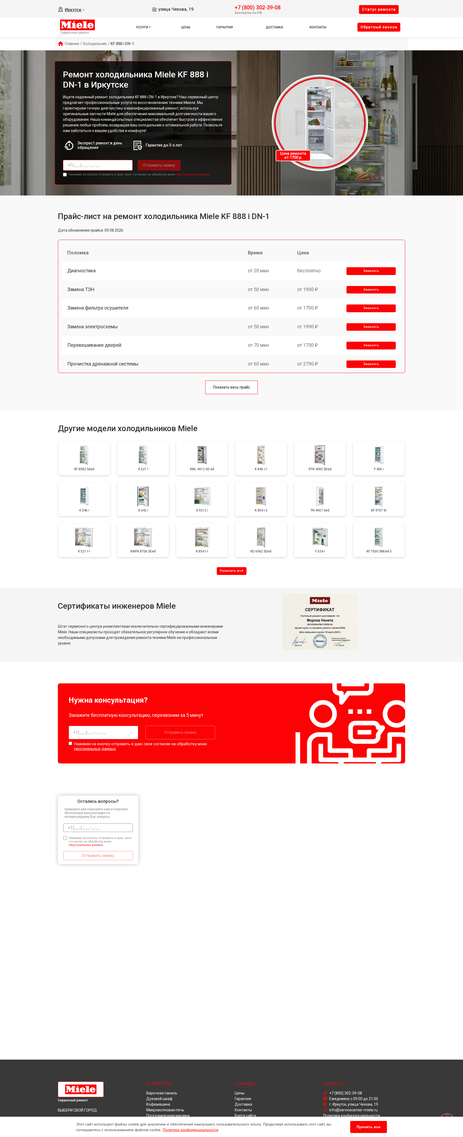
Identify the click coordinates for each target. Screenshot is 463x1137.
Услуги (142, 27)
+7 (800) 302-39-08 (258, 7)
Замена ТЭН (81, 289)
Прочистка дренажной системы (103, 364)
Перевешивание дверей (94, 345)
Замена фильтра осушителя (97, 308)
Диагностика (81, 270)
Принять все (368, 1127)
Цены (185, 27)
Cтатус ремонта (379, 9)
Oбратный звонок (378, 27)
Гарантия (224, 27)
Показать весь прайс (231, 387)
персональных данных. (193, 174)
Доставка (274, 27)
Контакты (317, 27)
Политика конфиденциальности (190, 1130)
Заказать (371, 271)
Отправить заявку (159, 165)
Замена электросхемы (92, 326)
